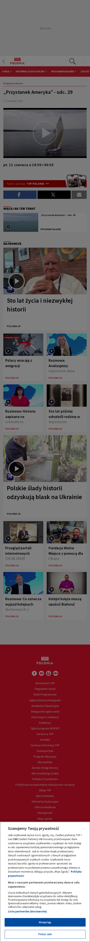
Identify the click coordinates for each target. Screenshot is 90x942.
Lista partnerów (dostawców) (27, 911)
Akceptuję (45, 922)
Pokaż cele (45, 934)
